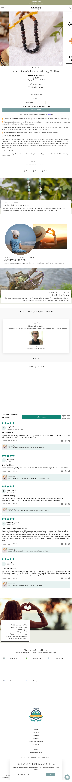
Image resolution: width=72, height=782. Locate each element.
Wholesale (36, 735)
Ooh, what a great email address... (35, 758)
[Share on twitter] (65, 441)
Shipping (29, 80)
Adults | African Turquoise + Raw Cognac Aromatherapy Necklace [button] (28, 551)
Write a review (41, 417)
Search (36, 729)
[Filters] (64, 417)
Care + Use (36, 161)
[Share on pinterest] (69, 441)
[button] (32, 76)
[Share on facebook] (62, 441)
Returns (36, 747)
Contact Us (36, 732)
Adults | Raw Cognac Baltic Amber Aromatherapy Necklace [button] (26, 447)
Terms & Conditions (36, 752)
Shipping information (36, 165)
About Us (36, 738)
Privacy (36, 750)
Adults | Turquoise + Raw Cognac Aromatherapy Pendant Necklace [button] (28, 511)
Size (35, 99)
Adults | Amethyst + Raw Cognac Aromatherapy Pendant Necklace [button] (28, 478)
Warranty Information (36, 741)
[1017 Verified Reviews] (36, 722)
